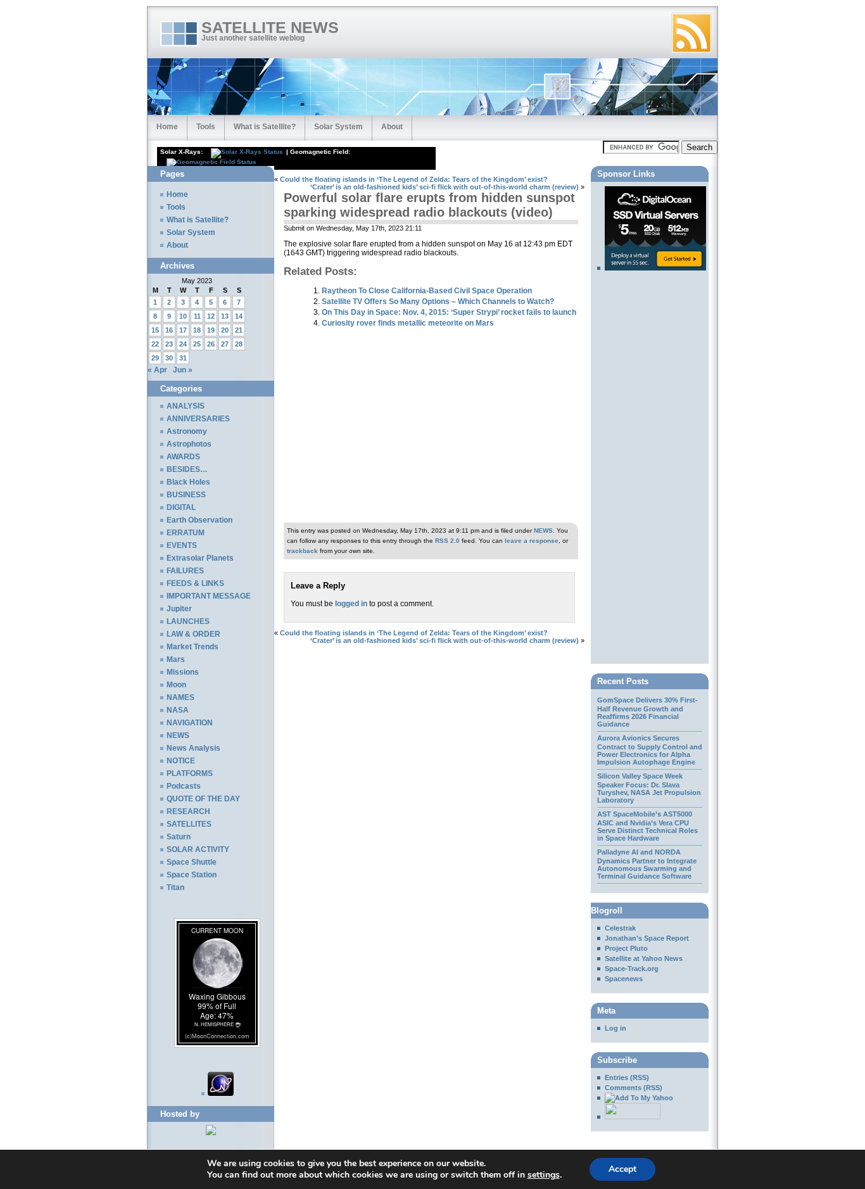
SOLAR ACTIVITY (198, 849)
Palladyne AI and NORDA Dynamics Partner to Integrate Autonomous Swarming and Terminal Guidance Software (647, 864)
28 (239, 344)
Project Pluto (626, 948)
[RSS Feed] (691, 33)
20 (225, 330)
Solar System (338, 126)
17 (183, 330)
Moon (176, 684)
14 (239, 316)
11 (197, 316)
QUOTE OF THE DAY (203, 798)
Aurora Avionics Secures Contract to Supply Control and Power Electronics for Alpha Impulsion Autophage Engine (649, 750)
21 (239, 330)
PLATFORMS (190, 773)
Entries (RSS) (627, 1077)
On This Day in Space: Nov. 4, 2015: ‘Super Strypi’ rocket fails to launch (449, 312)
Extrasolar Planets (200, 558)
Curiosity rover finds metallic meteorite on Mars (408, 323)
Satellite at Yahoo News (644, 958)
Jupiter (179, 608)
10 (183, 316)
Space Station (192, 874)
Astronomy (187, 431)
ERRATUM (186, 532)
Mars (176, 659)
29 (155, 358)
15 (155, 330)
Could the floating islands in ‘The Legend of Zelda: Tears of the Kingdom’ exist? (414, 179)
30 (169, 358)
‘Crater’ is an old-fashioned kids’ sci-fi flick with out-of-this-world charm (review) (444, 187)
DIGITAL (181, 507)
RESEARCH (188, 811)
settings (543, 1175)
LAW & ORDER (193, 634)
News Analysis (193, 748)
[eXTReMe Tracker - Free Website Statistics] (217, 1093)
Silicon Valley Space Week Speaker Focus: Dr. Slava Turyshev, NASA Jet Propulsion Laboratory (649, 788)
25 (197, 344)
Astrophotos (189, 444)
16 (169, 330)
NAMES (180, 697)
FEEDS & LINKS (195, 583)
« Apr (157, 370)
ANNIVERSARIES (198, 418)
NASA (178, 710)
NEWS (543, 530)
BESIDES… (187, 469)
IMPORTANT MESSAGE (209, 596)
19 (211, 330)
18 (197, 330)
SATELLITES (189, 824)
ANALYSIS (186, 406)
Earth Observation (199, 520)
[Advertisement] (422, 170)
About (392, 126)
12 (211, 316)
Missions (183, 672)
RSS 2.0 (447, 540)
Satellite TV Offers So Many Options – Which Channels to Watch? (438, 301)
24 (183, 344)
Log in (615, 1028)
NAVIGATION (190, 722)
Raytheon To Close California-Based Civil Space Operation (427, 290)
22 (155, 344)
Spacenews (624, 978)
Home (167, 126)
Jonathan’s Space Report (647, 938)
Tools (205, 126)
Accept (622, 1169)
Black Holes (188, 482)
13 (225, 316)
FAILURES (185, 570)
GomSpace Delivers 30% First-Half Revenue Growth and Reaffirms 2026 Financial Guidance (647, 712)
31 (183, 358)
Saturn (179, 836)
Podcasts (184, 786)
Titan (175, 887)
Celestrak (620, 928)
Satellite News (270, 27)
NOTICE (181, 760)
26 (211, 344)
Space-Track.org (632, 968)
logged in (351, 603)
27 (225, 344)
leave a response (532, 540)
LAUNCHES (188, 621)
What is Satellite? (265, 126)
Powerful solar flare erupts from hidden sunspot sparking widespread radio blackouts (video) (429, 205)
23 (169, 344)
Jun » (183, 370)
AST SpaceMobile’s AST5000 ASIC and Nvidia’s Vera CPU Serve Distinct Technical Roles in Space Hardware (647, 826)
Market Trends (192, 646)
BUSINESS (186, 494)
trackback (302, 550)
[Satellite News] (635, 1098)
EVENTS (182, 545)
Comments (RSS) (633, 1087)
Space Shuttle (192, 862)
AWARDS (183, 456)
